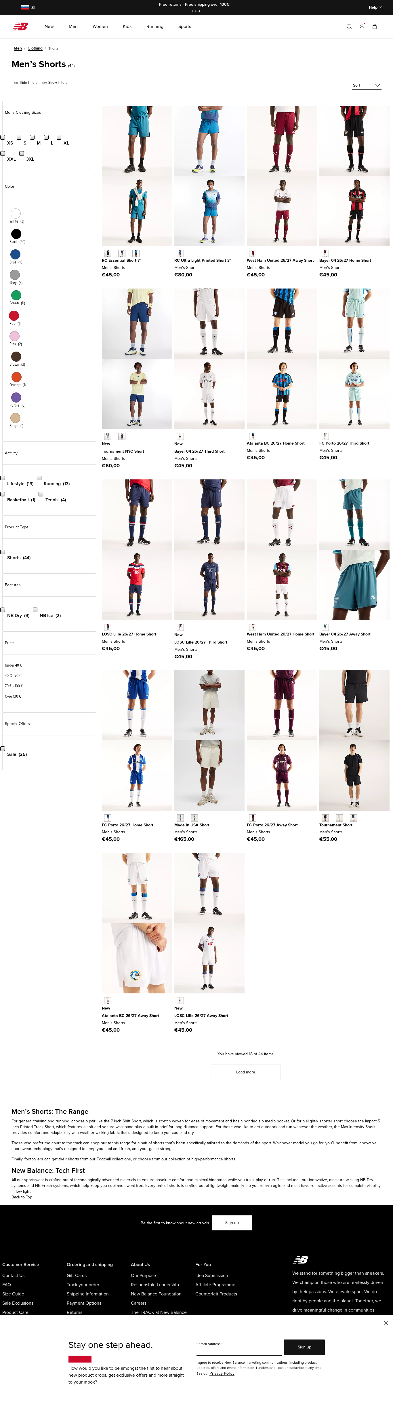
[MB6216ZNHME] (252, 627)
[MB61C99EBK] (107, 253)
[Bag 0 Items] (374, 26)
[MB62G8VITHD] (180, 627)
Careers (138, 1303)
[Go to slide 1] (193, 11)
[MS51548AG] (180, 818)
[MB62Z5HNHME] (325, 253)
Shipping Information (88, 1294)
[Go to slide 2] (196, 11)
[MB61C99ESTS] (136, 253)
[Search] (349, 26)
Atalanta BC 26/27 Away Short (130, 1015)
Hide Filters (28, 82)
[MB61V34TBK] (325, 818)
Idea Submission (211, 1275)
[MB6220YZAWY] (252, 253)
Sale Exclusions (17, 1303)
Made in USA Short (191, 825)
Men (18, 48)
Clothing (35, 48)
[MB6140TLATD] (180, 253)
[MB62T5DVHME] (107, 818)
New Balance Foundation (156, 1294)
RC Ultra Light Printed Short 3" (202, 260)
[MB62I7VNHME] (252, 436)
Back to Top (22, 1197)
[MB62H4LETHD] (180, 436)
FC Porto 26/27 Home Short (127, 825)
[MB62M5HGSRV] (107, 436)
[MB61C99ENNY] (122, 253)
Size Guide (13, 1294)
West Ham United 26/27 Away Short (280, 260)
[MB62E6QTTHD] (325, 436)
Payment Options (84, 1303)
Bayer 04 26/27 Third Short (199, 451)
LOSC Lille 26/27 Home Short (129, 634)
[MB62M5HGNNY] (122, 436)
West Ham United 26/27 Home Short (280, 634)
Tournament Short (335, 825)
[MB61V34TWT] (339, 818)
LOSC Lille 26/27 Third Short (200, 642)
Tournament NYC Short (123, 451)
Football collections (114, 1159)
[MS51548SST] (194, 818)
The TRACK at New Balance (159, 1312)
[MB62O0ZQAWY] (180, 1000)
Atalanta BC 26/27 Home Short (276, 443)
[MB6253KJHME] (107, 627)
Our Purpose (143, 1275)
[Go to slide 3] (200, 11)
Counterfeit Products (216, 1294)
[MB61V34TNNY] (353, 818)
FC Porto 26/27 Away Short (272, 825)
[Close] (386, 1323)
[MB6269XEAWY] (107, 1000)
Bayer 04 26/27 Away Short (345, 634)
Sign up (232, 1222)
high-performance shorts (212, 1159)
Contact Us (13, 1275)
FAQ (6, 1285)
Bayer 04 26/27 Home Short (345, 260)
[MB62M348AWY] (325, 627)
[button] (362, 26)
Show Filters (57, 82)
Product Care (15, 1312)
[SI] (23, 8)
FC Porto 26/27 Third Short (344, 443)
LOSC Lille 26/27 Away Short (201, 1015)
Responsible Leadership (155, 1285)
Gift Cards (77, 1275)
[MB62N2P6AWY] (252, 818)
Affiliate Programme (215, 1285)
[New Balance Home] (22, 26)
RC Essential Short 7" (122, 260)
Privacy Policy (221, 1373)
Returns (74, 1312)
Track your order (83, 1285)
